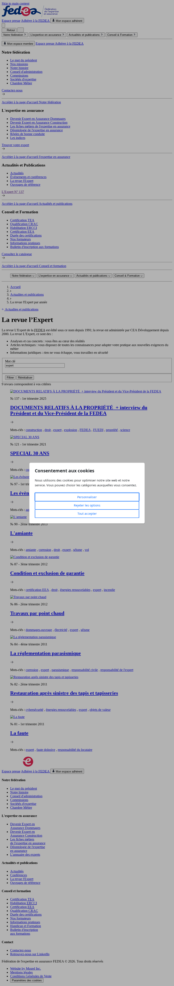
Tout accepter (87, 514)
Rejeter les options (87, 505)
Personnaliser (87, 497)
